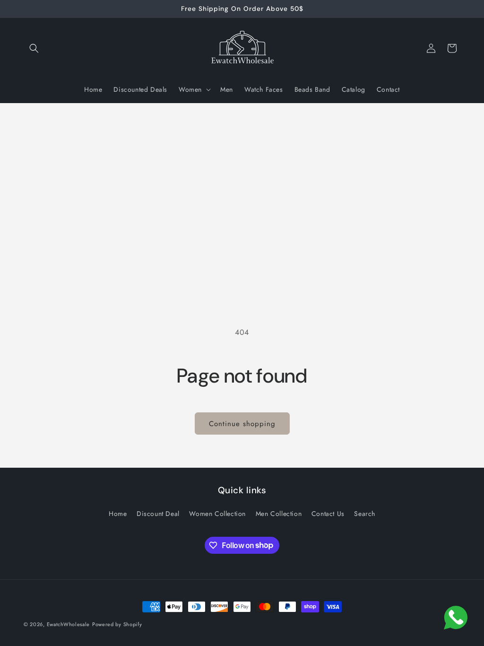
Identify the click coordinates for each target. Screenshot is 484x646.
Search (364, 513)
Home (118, 513)
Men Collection (279, 513)
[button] (34, 48)
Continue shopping (242, 424)
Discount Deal (158, 513)
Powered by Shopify (117, 624)
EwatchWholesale (68, 624)
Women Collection (217, 513)
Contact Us (328, 513)
